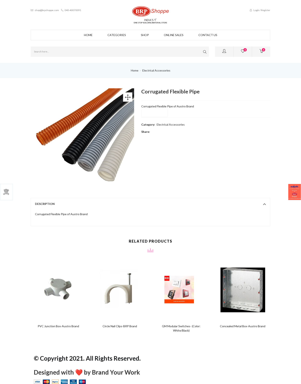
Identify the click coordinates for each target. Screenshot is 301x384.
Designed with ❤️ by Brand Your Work (87, 372)
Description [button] (45, 204)
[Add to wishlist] (58, 287)
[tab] (150, 204)
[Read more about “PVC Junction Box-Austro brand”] (50, 287)
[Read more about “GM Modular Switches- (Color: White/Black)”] (173, 287)
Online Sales (173, 35)
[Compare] (66, 287)
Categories (117, 35)
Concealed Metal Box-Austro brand (242, 326)
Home (88, 35)
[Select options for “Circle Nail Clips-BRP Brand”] (112, 287)
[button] (261, 52)
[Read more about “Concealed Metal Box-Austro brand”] (235, 287)
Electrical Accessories (156, 70)
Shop (145, 35)
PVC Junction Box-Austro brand (58, 326)
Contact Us (207, 35)
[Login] (224, 52)
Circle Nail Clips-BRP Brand (120, 326)
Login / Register (261, 10)
